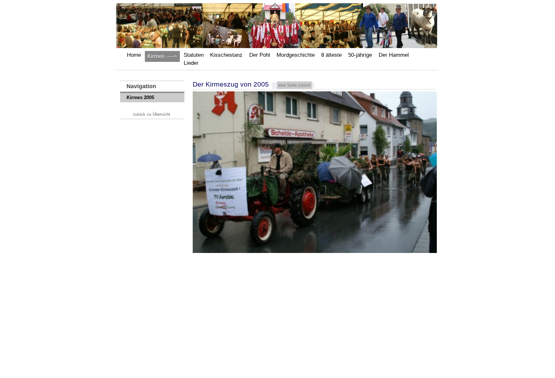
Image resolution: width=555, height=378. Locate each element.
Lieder (191, 63)
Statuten (194, 55)
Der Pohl (259, 55)
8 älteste (331, 55)
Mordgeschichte (296, 55)
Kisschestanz (226, 55)
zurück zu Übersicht (151, 114)
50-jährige (360, 55)
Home (134, 55)
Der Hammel (394, 55)
